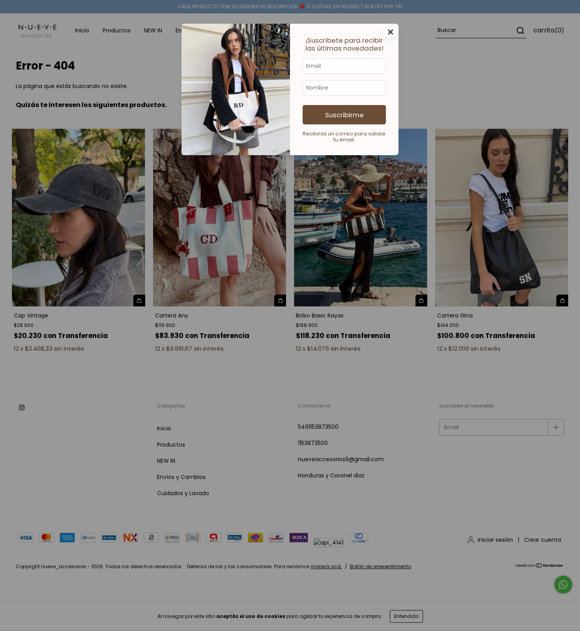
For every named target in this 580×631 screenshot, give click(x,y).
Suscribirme (344, 115)
